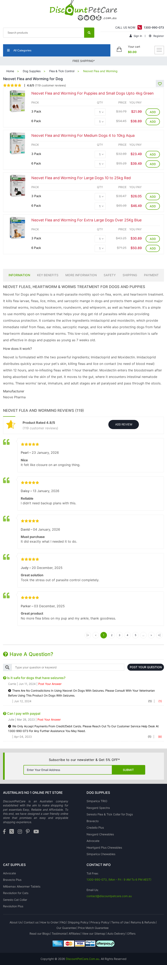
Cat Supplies (14, 865)
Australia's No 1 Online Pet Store (33, 793)
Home (10, 71)
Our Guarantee (66, 928)
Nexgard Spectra (98, 807)
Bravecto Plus (12, 879)
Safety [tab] (110, 275)
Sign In (137, 36)
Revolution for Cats (15, 893)
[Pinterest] (28, 831)
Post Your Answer (50, 684)
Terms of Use (120, 922)
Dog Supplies (32, 71)
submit (128, 770)
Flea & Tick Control (61, 71)
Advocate (93, 840)
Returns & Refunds (143, 922)
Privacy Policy (99, 922)
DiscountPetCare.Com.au (82, 959)
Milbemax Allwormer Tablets (21, 886)
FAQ (63, 922)
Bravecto (93, 821)
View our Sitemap (93, 933)
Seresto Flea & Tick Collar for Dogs (110, 814)
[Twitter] (11, 831)
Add (153, 112)
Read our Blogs (40, 933)
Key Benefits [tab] (47, 275)
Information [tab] (19, 275)
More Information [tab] (81, 275)
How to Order (49, 922)
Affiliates (74, 933)
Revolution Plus (13, 906)
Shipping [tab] (130, 275)
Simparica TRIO (97, 801)
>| (159, 635)
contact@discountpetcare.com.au (109, 896)
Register (158, 36)
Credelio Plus (95, 827)
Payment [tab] (151, 275)
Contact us (31, 922)
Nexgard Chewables (100, 834)
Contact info (99, 865)
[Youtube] (36, 831)
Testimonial (59, 933)
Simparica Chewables (101, 854)
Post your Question (146, 667)
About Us (16, 922)
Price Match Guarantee (93, 928)
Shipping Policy (78, 922)
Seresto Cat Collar (15, 899)
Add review (123, 424)
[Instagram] (20, 831)
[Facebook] (4, 831)
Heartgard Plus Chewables (104, 847)
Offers (131, 933)
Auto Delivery (116, 933)
